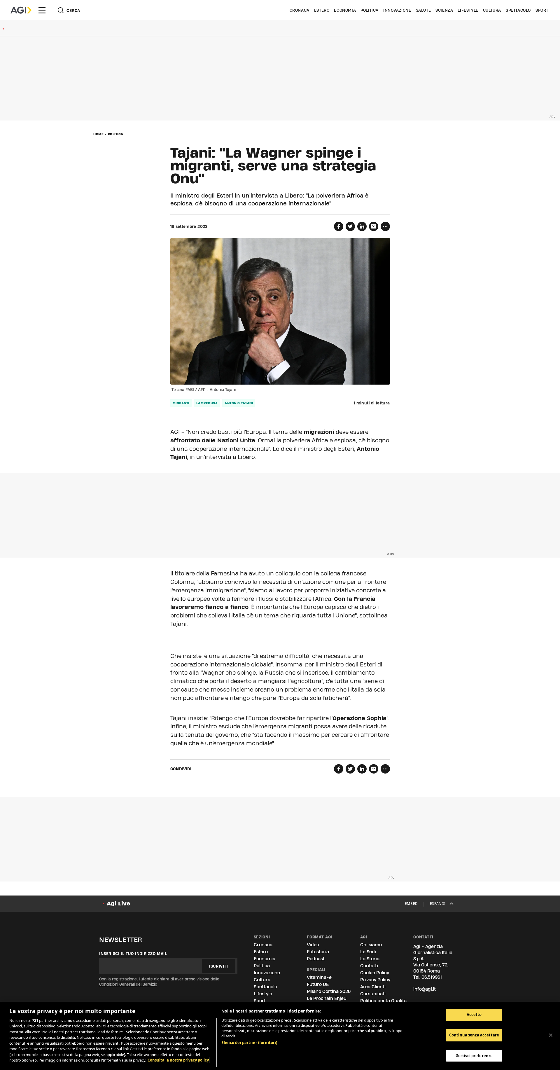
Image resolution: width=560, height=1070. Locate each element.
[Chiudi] (550, 1035)
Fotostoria (318, 951)
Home (98, 134)
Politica (369, 10)
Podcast (316, 958)
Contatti (369, 965)
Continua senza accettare (474, 1035)
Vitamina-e (319, 977)
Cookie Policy (374, 972)
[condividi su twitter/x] (350, 226)
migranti (181, 403)
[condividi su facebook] (338, 226)
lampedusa (207, 403)
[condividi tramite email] (373, 226)
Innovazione (397, 10)
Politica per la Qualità (383, 1000)
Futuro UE (318, 984)
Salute (423, 10)
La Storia (369, 958)
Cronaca (299, 10)
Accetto (474, 1014)
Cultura (492, 10)
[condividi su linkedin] (362, 226)
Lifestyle (468, 10)
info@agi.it (424, 989)
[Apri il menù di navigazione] (42, 10)
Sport (542, 10)
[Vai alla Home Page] (21, 10)
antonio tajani (239, 403)
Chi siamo (371, 944)
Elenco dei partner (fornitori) (249, 1042)
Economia (345, 10)
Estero (322, 10)
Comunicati (373, 993)
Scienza (444, 10)
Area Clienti (373, 986)
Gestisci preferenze (474, 1055)
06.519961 (431, 977)
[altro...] (385, 226)
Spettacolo (518, 10)
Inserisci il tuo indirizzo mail (133, 953)
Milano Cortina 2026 (329, 991)
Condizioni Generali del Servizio (128, 984)
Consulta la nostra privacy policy (178, 1060)
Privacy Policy (375, 979)
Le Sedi (368, 951)
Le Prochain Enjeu (326, 998)
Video (313, 944)
